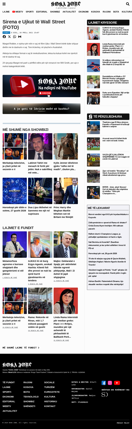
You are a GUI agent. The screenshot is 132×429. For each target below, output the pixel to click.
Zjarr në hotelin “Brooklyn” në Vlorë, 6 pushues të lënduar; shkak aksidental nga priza (115, 173)
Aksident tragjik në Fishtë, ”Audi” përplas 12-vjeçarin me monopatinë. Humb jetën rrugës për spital (107, 273)
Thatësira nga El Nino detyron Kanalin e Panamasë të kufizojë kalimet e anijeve (115, 124)
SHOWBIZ (55, 12)
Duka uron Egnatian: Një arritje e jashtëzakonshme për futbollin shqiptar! (115, 94)
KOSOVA (95, 12)
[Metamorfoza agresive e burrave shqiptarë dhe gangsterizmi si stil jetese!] (15, 244)
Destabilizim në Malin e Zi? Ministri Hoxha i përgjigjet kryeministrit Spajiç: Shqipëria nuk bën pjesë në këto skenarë (115, 79)
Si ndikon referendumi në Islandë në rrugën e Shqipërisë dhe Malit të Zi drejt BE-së (115, 62)
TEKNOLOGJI (31, 396)
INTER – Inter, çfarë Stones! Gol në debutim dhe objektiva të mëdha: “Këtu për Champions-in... (115, 190)
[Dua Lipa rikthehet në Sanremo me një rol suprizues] (40, 191)
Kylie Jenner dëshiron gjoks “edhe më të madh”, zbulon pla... (66, 166)
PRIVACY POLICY (123, 423)
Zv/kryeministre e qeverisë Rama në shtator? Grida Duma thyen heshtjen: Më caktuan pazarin (107, 225)
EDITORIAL (41, 12)
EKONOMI (83, 12)
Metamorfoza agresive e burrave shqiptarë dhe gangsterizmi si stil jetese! (13, 267)
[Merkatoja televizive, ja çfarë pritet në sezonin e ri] (15, 146)
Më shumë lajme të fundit (20, 347)
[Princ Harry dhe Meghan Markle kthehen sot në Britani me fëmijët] (66, 191)
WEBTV (19, 12)
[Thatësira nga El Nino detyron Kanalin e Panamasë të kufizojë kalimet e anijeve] (93, 127)
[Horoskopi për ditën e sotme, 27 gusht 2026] (15, 191)
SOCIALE (49, 382)
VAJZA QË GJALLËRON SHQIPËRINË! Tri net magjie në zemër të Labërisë (115, 157)
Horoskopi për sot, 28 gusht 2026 (102, 253)
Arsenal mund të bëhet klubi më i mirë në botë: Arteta (114, 139)
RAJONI (107, 12)
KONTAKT (49, 406)
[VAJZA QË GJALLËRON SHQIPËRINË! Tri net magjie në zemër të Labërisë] (93, 160)
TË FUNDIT (9, 382)
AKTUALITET (69, 12)
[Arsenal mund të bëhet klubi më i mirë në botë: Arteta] (93, 144)
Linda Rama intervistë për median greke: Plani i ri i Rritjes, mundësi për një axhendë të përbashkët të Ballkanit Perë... (66, 327)
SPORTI (30, 12)
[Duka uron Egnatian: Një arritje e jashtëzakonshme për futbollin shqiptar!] (93, 98)
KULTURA (49, 396)
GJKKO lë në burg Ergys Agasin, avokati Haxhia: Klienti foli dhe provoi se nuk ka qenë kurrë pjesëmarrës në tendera (40, 271)
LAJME (6, 12)
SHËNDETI (29, 406)
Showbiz (6, 33)
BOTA (116, 12)
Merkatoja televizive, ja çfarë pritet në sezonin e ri (14, 166)
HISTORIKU (50, 401)
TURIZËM (49, 387)
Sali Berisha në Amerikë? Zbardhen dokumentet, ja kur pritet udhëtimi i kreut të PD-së (107, 245)
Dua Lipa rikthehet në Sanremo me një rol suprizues (40, 210)
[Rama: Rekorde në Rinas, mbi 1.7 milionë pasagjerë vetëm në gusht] (40, 301)
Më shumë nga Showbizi (25, 130)
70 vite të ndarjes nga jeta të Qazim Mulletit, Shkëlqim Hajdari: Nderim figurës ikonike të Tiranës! (107, 261)
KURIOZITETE (52, 392)
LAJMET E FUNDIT (18, 228)
